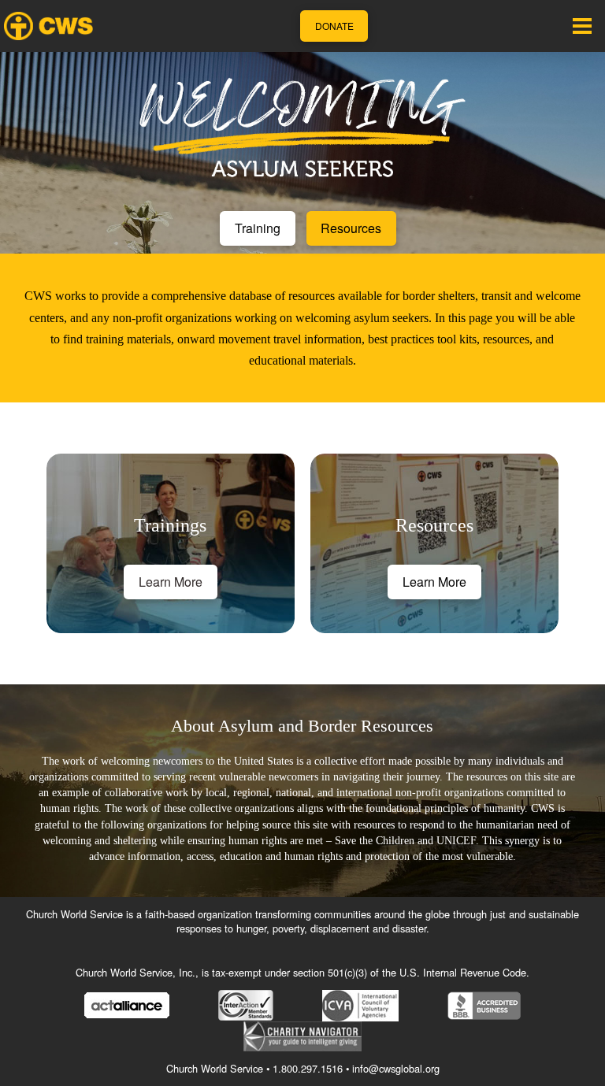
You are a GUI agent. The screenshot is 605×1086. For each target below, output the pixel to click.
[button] (582, 26)
